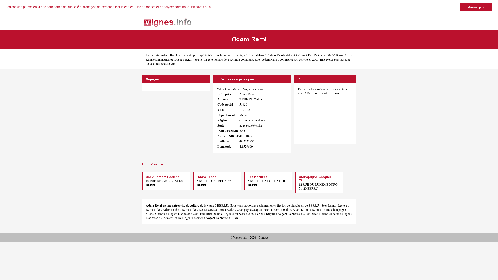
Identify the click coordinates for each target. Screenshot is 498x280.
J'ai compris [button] (476, 7)
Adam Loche (207, 176)
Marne (261, 55)
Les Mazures (257, 176)
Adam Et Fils (301, 209)
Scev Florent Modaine (325, 214)
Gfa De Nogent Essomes (187, 218)
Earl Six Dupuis (265, 214)
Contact (263, 237)
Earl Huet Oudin (210, 214)
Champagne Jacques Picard (253, 209)
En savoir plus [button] (201, 7)
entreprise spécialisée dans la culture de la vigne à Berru (221, 55)
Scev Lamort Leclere (163, 176)
